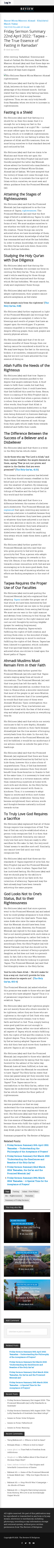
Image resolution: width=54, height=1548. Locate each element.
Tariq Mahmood (14, 1440)
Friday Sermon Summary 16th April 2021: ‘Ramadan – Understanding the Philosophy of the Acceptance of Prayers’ (28, 1148)
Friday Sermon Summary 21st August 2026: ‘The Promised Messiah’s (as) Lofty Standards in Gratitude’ (28, 1403)
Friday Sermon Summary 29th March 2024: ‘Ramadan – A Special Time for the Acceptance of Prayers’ (27, 1181)
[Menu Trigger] (3, 3)
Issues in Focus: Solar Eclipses (21, 1418)
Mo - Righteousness (13, 1196)
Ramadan (29, 1196)
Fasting (16, 1191)
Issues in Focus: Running (18, 1427)
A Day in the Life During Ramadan (27, 1229)
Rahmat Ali (12, 1472)
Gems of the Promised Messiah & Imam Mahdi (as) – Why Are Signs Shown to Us (28, 1475)
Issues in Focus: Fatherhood (19, 1423)
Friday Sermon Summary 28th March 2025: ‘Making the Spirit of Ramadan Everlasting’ (27, 1261)
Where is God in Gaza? (35, 1440)
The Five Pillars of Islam (16, 27)
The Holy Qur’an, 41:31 (27, 469)
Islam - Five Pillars (30, 1191)
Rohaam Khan (13, 1445)
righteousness (29, 210)
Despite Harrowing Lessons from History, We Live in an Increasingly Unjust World (26, 1493)
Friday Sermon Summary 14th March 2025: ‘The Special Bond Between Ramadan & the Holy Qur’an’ (27, 1294)
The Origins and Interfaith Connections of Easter (25, 1466)
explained (9, 510)
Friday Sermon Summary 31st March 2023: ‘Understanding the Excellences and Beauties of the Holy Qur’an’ (28, 1159)
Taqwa (17, 599)
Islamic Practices (18, 1221)
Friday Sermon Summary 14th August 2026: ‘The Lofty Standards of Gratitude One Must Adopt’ (28, 1412)
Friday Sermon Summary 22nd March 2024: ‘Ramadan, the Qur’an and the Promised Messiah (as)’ (26, 1170)
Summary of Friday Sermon (17, 1200)
